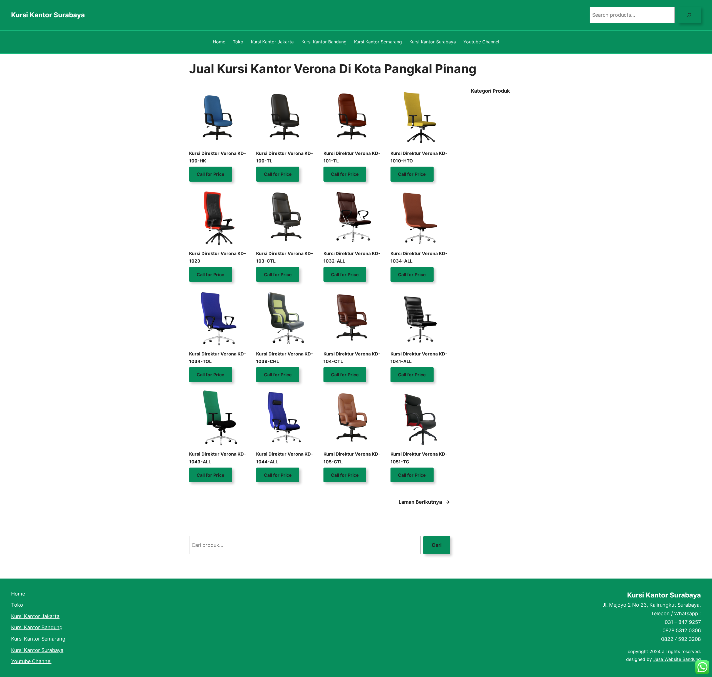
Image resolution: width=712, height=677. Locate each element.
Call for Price (210, 174)
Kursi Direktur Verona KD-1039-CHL (284, 357)
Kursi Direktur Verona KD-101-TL (351, 157)
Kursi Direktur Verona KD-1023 (217, 257)
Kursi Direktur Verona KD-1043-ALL (217, 457)
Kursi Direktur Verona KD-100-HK (217, 157)
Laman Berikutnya (424, 502)
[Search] (689, 15)
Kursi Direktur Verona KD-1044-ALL (284, 457)
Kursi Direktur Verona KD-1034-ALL (419, 257)
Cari (437, 545)
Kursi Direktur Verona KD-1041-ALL (419, 357)
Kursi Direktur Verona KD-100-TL (284, 157)
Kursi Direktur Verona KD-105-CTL (351, 457)
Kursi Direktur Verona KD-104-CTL (351, 357)
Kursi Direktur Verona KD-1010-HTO (419, 157)
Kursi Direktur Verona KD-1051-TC (419, 457)
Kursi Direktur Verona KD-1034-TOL (217, 357)
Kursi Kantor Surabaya (48, 15)
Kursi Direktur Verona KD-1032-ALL (351, 257)
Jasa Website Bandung (677, 659)
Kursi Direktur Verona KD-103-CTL (284, 257)
